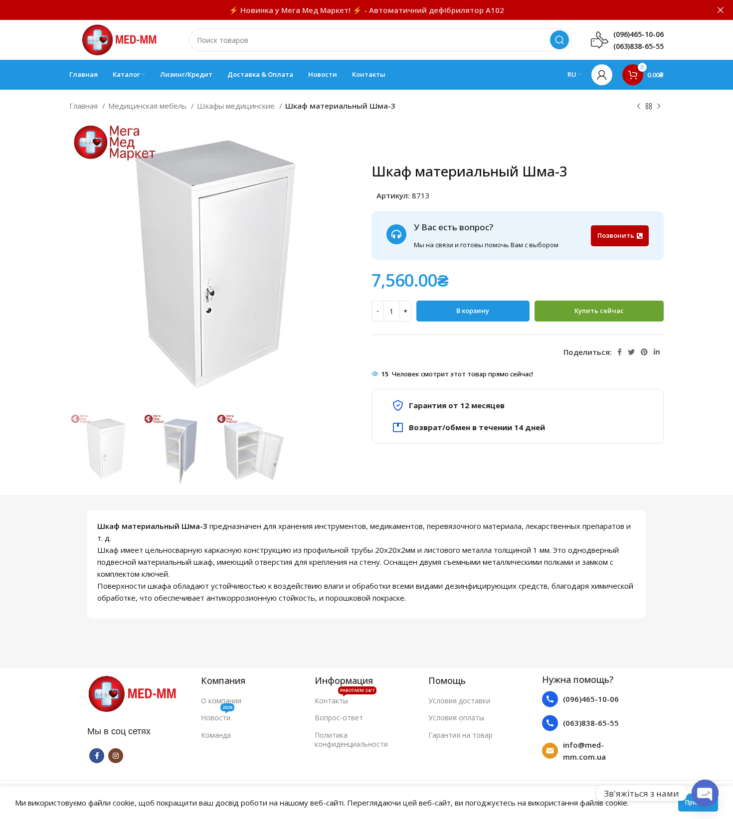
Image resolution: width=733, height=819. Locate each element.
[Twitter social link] (631, 351)
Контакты (344, 698)
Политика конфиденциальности (351, 739)
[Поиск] (559, 39)
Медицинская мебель (148, 106)
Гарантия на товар (460, 735)
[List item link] (594, 699)
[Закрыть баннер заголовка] (720, 10)
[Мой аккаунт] (601, 75)
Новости (216, 715)
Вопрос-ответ (339, 717)
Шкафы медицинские (237, 106)
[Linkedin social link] (657, 351)
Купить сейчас (599, 310)
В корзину (472, 310)
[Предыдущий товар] (639, 107)
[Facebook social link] (619, 351)
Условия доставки (459, 700)
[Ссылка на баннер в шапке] (351, 10)
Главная (84, 106)
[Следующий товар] (659, 107)
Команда (216, 735)
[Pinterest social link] (644, 351)
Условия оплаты (456, 717)
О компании (221, 700)
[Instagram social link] (115, 755)
